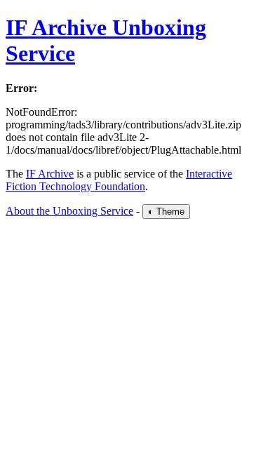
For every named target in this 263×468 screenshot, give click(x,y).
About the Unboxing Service (69, 211)
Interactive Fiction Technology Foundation (119, 180)
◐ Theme (166, 211)
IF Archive (50, 174)
